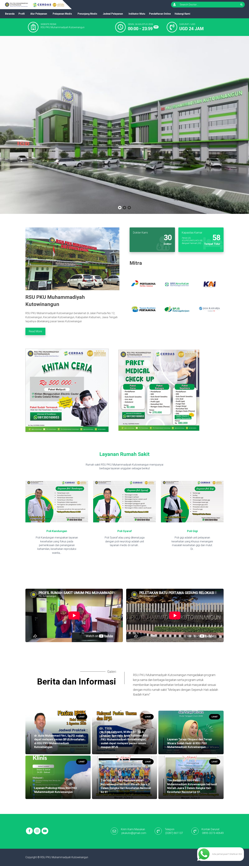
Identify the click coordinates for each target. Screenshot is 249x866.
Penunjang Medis (87, 13)
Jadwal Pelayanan (113, 13)
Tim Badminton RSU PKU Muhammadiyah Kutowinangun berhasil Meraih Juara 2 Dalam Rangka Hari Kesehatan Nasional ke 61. (192, 786)
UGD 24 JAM (191, 28)
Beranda (10, 13)
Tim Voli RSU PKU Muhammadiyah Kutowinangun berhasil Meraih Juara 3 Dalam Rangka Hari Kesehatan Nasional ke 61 (126, 786)
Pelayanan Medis (62, 13)
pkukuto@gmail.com (133, 833)
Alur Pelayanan (38, 13)
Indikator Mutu (137, 13)
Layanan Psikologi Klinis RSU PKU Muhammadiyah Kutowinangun (55, 789)
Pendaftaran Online (160, 13)
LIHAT (82, 717)
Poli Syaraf (57, 531)
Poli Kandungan (192, 531)
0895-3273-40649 (213, 833)
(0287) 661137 (174, 833)
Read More (35, 331)
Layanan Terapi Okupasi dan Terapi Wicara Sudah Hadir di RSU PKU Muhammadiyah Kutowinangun (189, 743)
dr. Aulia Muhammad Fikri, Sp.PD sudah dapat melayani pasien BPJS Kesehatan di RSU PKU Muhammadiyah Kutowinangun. (59, 741)
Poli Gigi (124, 531)
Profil (21, 13)
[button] (119, 207)
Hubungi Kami (182, 13)
